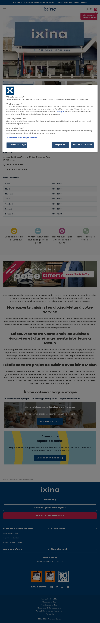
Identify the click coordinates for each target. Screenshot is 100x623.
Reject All (60, 145)
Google (60, 112)
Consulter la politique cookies (22, 138)
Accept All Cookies (82, 145)
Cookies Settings (17, 145)
